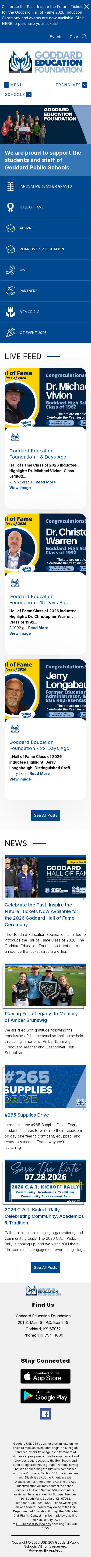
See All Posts (45, 815)
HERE (7, 23)
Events (56, 36)
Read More (46, 482)
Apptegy (55, 1550)
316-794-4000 (50, 1335)
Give (74, 36)
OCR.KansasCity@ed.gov (33, 1524)
